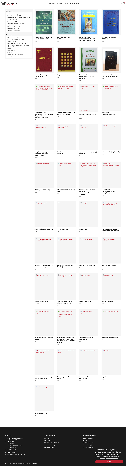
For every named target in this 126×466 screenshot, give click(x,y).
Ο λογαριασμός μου (88, 438)
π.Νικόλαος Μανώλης (62, 3)
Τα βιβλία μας (51, 3)
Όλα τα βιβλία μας (48, 440)
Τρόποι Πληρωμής (87, 445)
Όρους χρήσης (117, 456)
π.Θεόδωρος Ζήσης (74, 3)
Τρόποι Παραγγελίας (88, 442)
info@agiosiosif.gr (11, 449)
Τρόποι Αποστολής (88, 447)
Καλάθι (85, 440)
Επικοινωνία (47, 438)
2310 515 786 (10, 441)
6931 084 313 (10, 443)
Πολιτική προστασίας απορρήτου (109, 458)
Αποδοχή (109, 461)
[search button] (119, 3)
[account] (121, 3)
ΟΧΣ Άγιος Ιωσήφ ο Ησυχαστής (52, 442)
